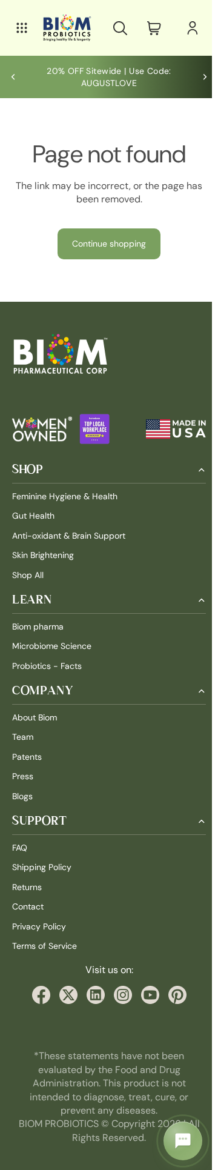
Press (22, 776)
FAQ (19, 847)
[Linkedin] (93, 995)
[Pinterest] (174, 995)
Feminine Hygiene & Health (64, 496)
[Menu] (21, 28)
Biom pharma (38, 626)
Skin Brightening (43, 555)
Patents (27, 756)
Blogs (22, 796)
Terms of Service (44, 945)
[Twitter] (65, 995)
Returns (27, 887)
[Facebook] (38, 995)
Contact (28, 906)
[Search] (114, 28)
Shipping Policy (41, 867)
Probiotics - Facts (47, 665)
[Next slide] (198, 77)
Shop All (28, 574)
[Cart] (148, 28)
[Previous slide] (13, 77)
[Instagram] (120, 995)
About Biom (34, 717)
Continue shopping (106, 243)
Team (22, 736)
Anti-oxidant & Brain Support (68, 535)
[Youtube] (147, 995)
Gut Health (33, 515)
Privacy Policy (39, 926)
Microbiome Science (51, 645)
